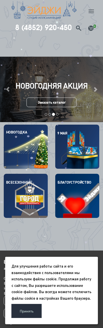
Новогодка (16, 132)
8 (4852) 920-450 (43, 28)
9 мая (62, 133)
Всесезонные (19, 182)
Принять (27, 310)
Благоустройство (74, 182)
